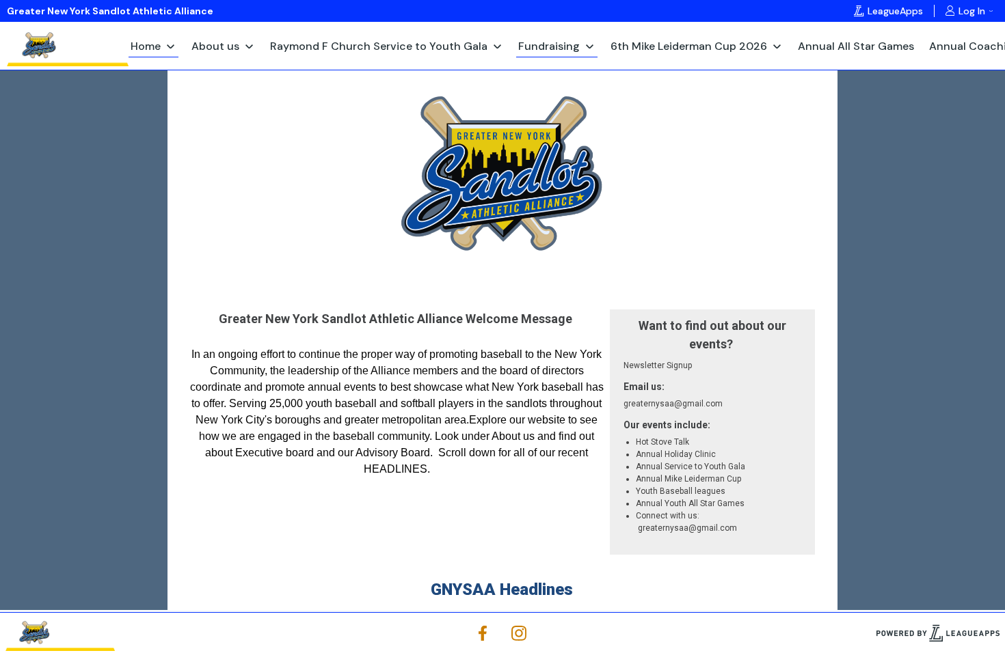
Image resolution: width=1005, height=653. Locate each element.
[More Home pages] (170, 45)
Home (146, 46)
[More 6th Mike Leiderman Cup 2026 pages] (777, 45)
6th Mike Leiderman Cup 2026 (689, 46)
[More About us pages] (249, 45)
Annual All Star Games (856, 46)
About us (215, 46)
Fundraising (549, 46)
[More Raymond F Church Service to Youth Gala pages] (497, 45)
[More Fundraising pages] (590, 45)
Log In (972, 11)
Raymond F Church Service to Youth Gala (378, 46)
